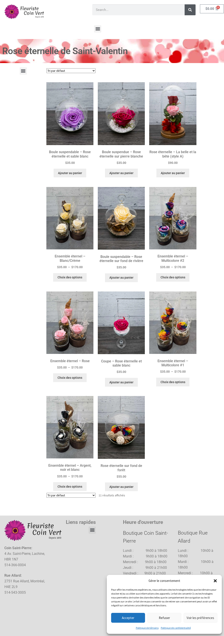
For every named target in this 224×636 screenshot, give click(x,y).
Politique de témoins (147, 627)
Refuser (164, 618)
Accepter (128, 618)
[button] (215, 581)
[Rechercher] (190, 9)
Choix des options (70, 277)
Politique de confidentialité (176, 627)
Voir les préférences (200, 618)
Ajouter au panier (70, 173)
